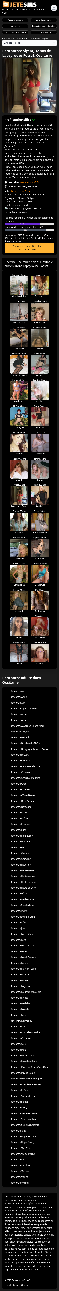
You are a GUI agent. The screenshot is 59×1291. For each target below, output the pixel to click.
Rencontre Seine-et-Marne (23, 1113)
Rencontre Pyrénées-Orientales (25, 1084)
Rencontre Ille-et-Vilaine (22, 905)
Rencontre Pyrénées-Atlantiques (26, 1078)
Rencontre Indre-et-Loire (22, 916)
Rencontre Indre (18, 910)
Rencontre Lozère (19, 962)
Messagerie (15, 26)
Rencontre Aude (18, 720)
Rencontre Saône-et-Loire (23, 1096)
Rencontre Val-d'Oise (20, 1148)
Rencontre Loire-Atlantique (23, 945)
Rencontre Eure (18, 829)
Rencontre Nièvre (19, 1015)
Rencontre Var (17, 1159)
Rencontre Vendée (19, 1171)
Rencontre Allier (18, 702)
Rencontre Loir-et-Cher (21, 934)
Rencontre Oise (18, 1043)
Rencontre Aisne (18, 696)
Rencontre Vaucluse (20, 1165)
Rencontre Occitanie (20, 1038)
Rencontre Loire (18, 939)
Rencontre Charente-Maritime (25, 777)
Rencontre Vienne (19, 1176)
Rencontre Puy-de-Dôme (22, 1072)
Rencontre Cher (18, 783)
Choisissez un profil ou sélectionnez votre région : (25, 38)
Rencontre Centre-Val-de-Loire (25, 766)
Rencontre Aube (18, 714)
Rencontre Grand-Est (20, 858)
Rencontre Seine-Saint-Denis (24, 1124)
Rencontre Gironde (19, 853)
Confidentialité (11, 1285)
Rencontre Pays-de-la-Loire (23, 1061)
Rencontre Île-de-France (22, 899)
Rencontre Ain (17, 691)
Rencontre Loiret (18, 951)
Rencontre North (18, 1026)
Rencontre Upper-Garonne (23, 1136)
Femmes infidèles (44, 32)
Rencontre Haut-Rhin (20, 864)
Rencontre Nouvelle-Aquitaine (25, 1032)
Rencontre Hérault (19, 893)
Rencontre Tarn (18, 1130)
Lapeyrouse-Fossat (21, 191)
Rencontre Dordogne (20, 806)
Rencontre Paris (18, 1049)
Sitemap (24, 1285)
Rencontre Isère (18, 922)
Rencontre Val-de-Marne (22, 1153)
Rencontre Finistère (20, 841)
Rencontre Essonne (20, 824)
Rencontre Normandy (21, 1020)
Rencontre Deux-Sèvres (22, 801)
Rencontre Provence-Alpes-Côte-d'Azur (29, 1067)
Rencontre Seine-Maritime (23, 1119)
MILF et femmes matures (15, 32)
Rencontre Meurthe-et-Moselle (25, 991)
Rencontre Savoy (18, 1107)
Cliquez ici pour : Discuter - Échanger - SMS (28, 247)
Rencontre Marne (19, 980)
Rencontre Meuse (19, 997)
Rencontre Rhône (19, 1090)
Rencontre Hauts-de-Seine (23, 887)
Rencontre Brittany (19, 754)
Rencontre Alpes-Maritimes (24, 708)
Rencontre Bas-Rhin (20, 737)
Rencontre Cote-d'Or (20, 789)
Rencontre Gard (18, 847)
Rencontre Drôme (19, 818)
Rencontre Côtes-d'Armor (22, 795)
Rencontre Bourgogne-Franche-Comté (29, 749)
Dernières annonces (15, 20)
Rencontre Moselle (19, 1009)
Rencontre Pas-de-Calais (22, 1055)
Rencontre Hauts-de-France (24, 882)
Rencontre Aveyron (19, 731)
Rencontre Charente (20, 772)
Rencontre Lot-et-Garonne (23, 957)
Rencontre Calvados (20, 760)
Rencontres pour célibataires (43, 26)
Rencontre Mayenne (20, 986)
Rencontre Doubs (19, 812)
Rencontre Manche (20, 974)
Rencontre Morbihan (20, 1003)
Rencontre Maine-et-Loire (23, 968)
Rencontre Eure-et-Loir (21, 835)
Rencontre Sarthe (19, 1101)
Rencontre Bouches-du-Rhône (25, 743)
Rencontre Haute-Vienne (22, 876)
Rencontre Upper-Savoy (22, 1142)
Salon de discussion (43, 20)
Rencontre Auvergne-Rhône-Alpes (27, 725)
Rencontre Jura (17, 928)
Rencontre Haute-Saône (22, 870)
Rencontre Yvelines (19, 1182)
